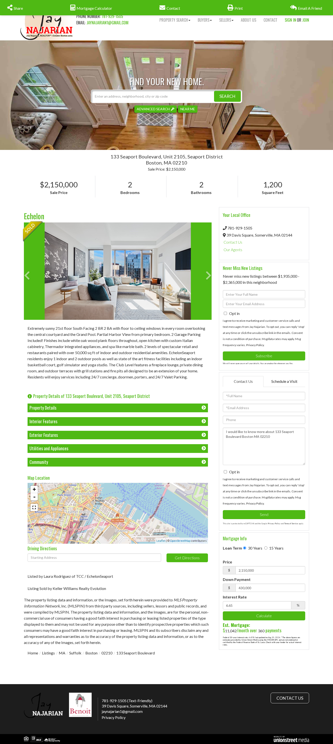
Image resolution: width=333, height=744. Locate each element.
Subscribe (264, 355)
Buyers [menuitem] (203, 20)
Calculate (264, 615)
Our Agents (233, 249)
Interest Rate (235, 597)
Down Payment (237, 579)
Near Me (187, 109)
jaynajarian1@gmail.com (107, 23)
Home (33, 653)
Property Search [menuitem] (173, 20)
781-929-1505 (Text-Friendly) (127, 700)
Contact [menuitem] (270, 20)
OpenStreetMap (180, 540)
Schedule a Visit (284, 381)
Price (227, 562)
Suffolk (75, 653)
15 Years (276, 548)
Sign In (290, 20)
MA (62, 653)
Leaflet (161, 540)
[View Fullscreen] (34, 507)
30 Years (254, 548)
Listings (48, 653)
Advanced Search (153, 109)
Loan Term (232, 548)
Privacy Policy (255, 345)
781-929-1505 (112, 16)
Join (305, 20)
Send (264, 514)
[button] (227, 96)
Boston (91, 653)
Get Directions (187, 557)
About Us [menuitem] (248, 20)
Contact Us (233, 242)
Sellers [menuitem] (225, 20)
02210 (106, 653)
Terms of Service (291, 523)
